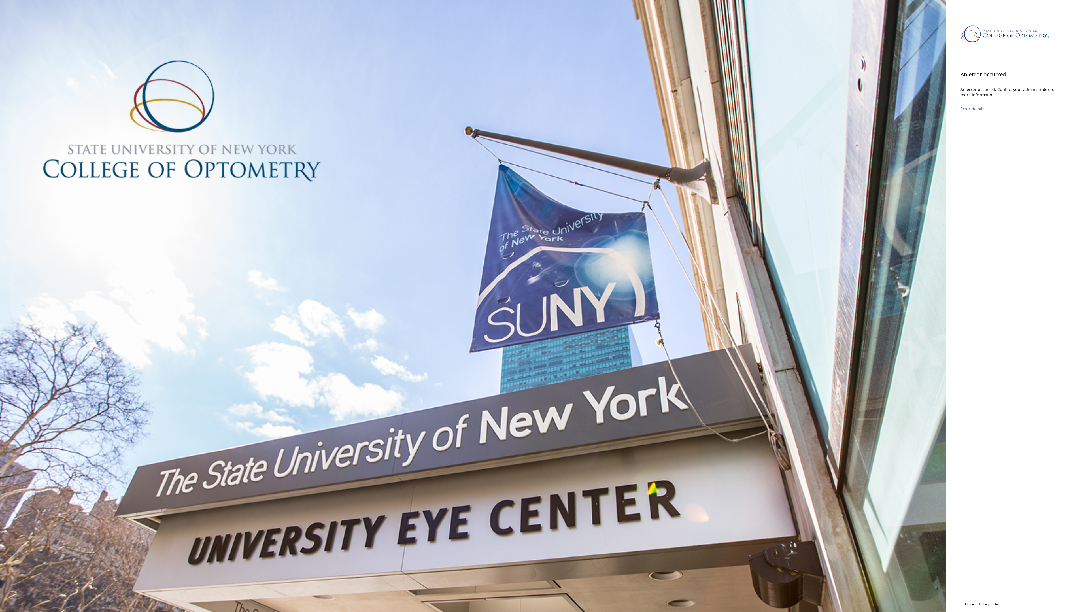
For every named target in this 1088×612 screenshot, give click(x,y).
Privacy (983, 604)
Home (969, 604)
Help (997, 604)
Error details (972, 108)
